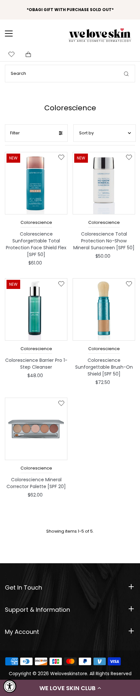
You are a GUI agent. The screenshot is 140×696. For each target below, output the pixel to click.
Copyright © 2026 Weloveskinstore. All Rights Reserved (70, 673)
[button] (70, 688)
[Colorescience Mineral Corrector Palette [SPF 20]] (36, 429)
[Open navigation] (13, 33)
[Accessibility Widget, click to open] (9, 686)
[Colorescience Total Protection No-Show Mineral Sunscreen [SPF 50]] (104, 183)
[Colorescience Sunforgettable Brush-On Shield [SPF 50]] (104, 309)
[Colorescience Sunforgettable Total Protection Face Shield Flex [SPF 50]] (36, 183)
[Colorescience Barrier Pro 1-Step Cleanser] (36, 309)
